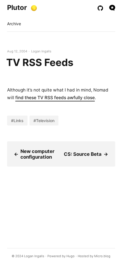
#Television (43, 120)
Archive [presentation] (14, 23)
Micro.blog (102, 256)
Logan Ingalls (34, 256)
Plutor (17, 7)
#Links (17, 120)
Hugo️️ (70, 256)
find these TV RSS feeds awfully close (55, 97)
